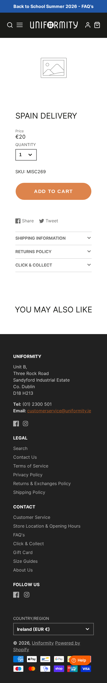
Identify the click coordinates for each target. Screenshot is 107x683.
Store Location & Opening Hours (46, 526)
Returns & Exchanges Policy (42, 483)
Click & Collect (28, 543)
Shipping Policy (29, 492)
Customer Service (31, 517)
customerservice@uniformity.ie (59, 410)
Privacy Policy (28, 474)
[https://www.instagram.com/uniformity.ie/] (25, 424)
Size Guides (25, 561)
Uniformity (43, 643)
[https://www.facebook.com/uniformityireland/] (16, 424)
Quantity (25, 144)
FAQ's (19, 535)
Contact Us (25, 457)
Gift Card (23, 552)
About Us (23, 570)
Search (20, 448)
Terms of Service (30, 466)
